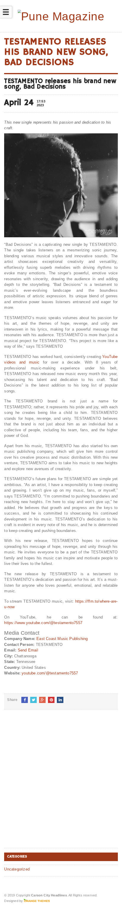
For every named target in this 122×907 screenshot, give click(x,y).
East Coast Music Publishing (62, 638)
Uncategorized (17, 869)
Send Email (28, 650)
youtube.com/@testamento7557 (50, 673)
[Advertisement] (61, 783)
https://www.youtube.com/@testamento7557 (43, 623)
